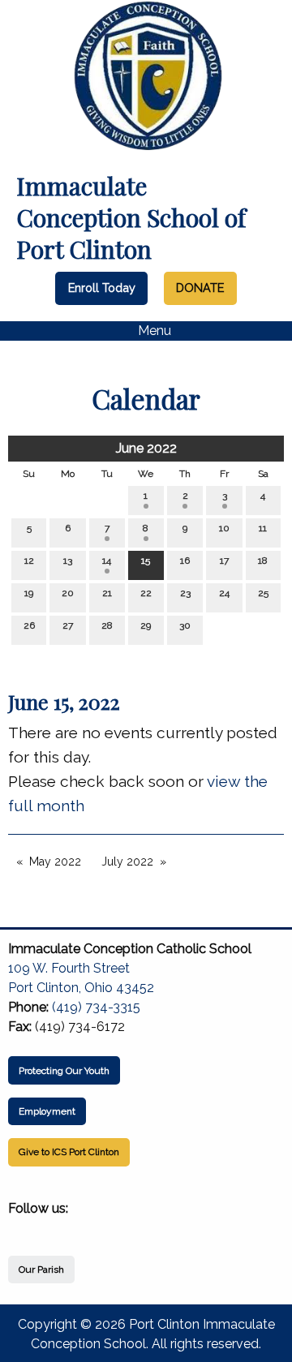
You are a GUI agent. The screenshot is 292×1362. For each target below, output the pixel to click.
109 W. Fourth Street (69, 968)
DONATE (200, 287)
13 (67, 560)
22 (146, 593)
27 (67, 625)
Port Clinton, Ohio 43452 (81, 987)
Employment (47, 1111)
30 (185, 625)
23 (185, 593)
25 (263, 593)
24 (224, 593)
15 (145, 560)
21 (107, 593)
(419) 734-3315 (96, 1007)
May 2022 (55, 861)
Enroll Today (101, 287)
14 (106, 560)
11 (263, 528)
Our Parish (41, 1269)
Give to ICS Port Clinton (69, 1152)
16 (185, 560)
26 (29, 625)
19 (28, 593)
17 (224, 560)
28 (107, 625)
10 (224, 528)
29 (145, 625)
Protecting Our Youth (64, 1070)
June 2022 (146, 448)
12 (29, 560)
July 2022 (127, 861)
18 (263, 560)
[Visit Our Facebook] (21, 1227)
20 (68, 593)
